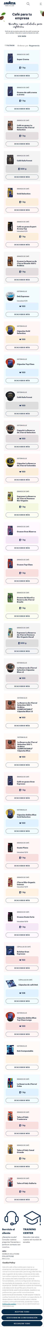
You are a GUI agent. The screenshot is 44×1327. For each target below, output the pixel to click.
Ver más (22, 36)
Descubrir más (22, 76)
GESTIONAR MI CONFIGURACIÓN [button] (22, 1317)
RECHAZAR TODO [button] (22, 1323)
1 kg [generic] (23, 68)
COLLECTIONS (8, 1256)
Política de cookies (9, 1304)
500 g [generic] (23, 169)
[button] (28, 4)
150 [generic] (23, 960)
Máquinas (6, 1259)
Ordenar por (23, 46)
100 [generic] (23, 306)
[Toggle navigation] (39, 3)
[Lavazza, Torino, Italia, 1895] (10, 3)
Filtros (10, 45)
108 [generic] (23, 993)
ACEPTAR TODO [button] (22, 1312)
